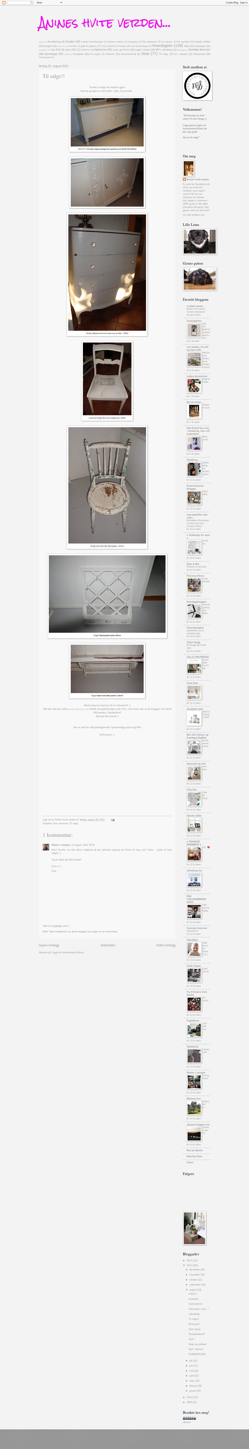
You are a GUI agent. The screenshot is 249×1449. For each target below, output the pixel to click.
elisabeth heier (195, 709)
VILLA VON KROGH (198, 657)
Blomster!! (194, 1324)
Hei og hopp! (206, 1077)
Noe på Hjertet (195, 1150)
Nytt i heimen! (196, 1349)
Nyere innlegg (49, 945)
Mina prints (205, 438)
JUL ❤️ (206, 847)
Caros (190, 1162)
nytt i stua (205, 768)
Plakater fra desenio (197, 566)
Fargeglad (132, 42)
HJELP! (193, 1294)
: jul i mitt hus (205, 1026)
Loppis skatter (142, 49)
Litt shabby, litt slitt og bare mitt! (197, 348)
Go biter (73, 46)
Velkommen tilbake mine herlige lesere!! (206, 360)
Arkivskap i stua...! (199, 1309)
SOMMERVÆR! (197, 1354)
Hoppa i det (206, 1051)
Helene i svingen (60, 845)
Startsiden (107, 945)
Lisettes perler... (196, 306)
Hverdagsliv (162, 45)
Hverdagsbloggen (197, 601)
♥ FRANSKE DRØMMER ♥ (194, 843)
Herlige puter (124, 46)
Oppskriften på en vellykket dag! (195, 632)
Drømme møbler (115, 42)
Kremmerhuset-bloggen (195, 487)
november (195, 1274)
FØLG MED (205, 493)
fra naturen (167, 42)
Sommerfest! (195, 1304)
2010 (189, 1397)
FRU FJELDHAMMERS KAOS (196, 899)
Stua (145, 53)
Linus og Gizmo (121, 49)
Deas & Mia (193, 564)
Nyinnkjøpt (51, 53)
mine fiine (192, 683)
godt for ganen (88, 46)
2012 (189, 1260)
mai (191, 1370)
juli (191, 1360)
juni (191, 1365)
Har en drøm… (195, 402)
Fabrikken (192, 940)
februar (193, 1385)
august (193, 1289)
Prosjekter (78, 54)
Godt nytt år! (206, 970)
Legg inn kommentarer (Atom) (68, 952)
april (191, 1375)
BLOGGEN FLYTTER (206, 664)
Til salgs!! (194, 1319)
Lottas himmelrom (197, 376)
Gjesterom (61, 46)
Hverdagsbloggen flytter (206, 609)
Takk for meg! (205, 795)
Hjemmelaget (141, 46)
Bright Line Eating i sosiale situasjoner (196, 310)
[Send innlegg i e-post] (112, 819)
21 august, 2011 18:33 (83, 845)
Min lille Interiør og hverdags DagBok (197, 736)
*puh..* (192, 1339)
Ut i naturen (180, 54)
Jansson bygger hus (198, 1124)
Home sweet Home (206, 743)
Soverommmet (128, 54)
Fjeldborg (192, 459)
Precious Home (195, 575)
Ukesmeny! (192, 931)
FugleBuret (193, 1020)
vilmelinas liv (194, 870)
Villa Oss (192, 789)
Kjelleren (86, 50)
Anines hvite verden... (105, 22)
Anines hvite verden (197, 179)
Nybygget (181, 50)
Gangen (48, 46)
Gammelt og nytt (196, 763)
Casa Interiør (206, 580)
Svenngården (194, 320)
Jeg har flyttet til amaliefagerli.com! (206, 330)
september (195, 1284)
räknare (187, 1422)
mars (192, 1380)
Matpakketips (206, 380)
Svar (53, 871)
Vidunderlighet (195, 627)
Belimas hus (194, 1098)
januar (193, 1390)
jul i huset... (206, 999)
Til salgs (163, 54)
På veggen (95, 54)
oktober (193, 1279)
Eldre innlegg (166, 945)
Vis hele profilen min (193, 215)
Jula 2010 (55, 49)
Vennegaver (45, 57)
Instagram (43, 50)
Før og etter (182, 41)
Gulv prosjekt (108, 46)
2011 (189, 1265)
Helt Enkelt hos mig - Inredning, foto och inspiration (198, 431)
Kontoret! (193, 1299)
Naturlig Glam (194, 1156)
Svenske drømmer (197, 928)
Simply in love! (206, 406)
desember (195, 1269)
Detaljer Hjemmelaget (92, 42)
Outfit (66, 54)
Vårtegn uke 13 (206, 1130)
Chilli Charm (194, 966)
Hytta (187, 46)
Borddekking (54, 41)
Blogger (139, 1441)
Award (41, 42)
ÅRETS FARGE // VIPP (206, 715)
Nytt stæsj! (195, 1329)
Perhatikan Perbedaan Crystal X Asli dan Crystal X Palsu (198, 523)
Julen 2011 (70, 49)
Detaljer (70, 41)
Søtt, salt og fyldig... (206, 908)
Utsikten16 (192, 1046)
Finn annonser (149, 41)
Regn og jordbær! (198, 1344)
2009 (189, 1402)
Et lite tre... (205, 542)
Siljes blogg (193, 642)
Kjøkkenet (100, 49)
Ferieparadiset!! (197, 1334)
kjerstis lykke (194, 815)
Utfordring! (194, 1314)
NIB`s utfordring (163, 49)
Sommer (110, 54)
